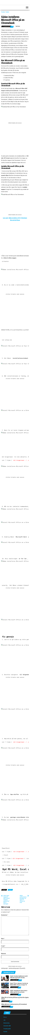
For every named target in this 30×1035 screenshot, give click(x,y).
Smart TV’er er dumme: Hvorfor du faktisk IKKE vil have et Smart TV (19, 984)
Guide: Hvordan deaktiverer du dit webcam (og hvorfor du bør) (19, 976)
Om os (5, 1017)
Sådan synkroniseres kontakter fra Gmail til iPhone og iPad (23, 899)
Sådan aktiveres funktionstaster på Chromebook (14, 1004)
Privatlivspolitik (7, 1028)
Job (4, 1020)
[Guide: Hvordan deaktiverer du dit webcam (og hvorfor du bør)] (5, 978)
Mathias (18, 26)
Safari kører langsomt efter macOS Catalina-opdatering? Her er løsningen (6, 900)
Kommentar (4, 915)
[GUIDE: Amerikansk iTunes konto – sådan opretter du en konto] (5, 992)
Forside (3, 12)
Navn (3, 938)
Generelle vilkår (7, 1026)
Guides (7, 12)
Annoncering (6, 1023)
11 (19, 980)
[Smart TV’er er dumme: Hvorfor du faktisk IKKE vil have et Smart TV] (5, 985)
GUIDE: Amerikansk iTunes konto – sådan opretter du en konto (19, 991)
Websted (3, 953)
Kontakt (5, 1031)
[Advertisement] (15, 139)
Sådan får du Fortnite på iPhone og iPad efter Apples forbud (15, 998)
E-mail (3, 946)
